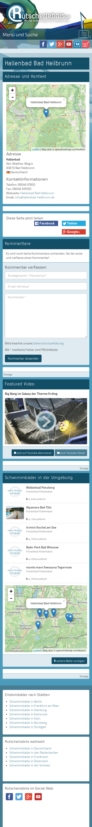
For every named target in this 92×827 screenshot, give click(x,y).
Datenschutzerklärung (48, 343)
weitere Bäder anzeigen (70, 660)
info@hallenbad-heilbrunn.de (34, 197)
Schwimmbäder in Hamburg (28, 710)
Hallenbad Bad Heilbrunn (37, 193)
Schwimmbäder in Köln (24, 718)
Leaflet (36, 149)
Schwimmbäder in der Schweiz (29, 765)
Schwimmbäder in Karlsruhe (28, 714)
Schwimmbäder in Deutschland (30, 748)
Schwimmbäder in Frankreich (28, 757)
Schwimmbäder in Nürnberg (28, 722)
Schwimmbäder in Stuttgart (27, 727)
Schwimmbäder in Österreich (28, 761)
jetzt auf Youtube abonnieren (34, 452)
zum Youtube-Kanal (72, 452)
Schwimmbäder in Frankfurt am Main (34, 706)
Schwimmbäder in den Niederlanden (33, 752)
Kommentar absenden (23, 358)
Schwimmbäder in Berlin (25, 701)
